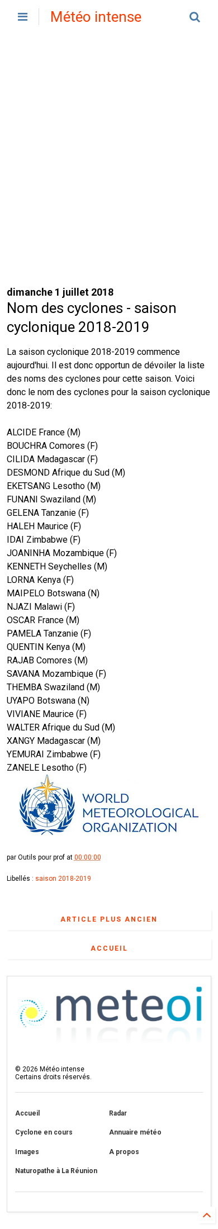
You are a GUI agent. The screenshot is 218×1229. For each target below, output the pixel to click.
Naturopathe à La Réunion (56, 1171)
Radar (118, 1113)
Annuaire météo (135, 1132)
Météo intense (95, 16)
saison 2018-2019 (63, 878)
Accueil (109, 948)
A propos (124, 1152)
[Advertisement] (109, 159)
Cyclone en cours (44, 1132)
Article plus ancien (109, 919)
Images (27, 1152)
